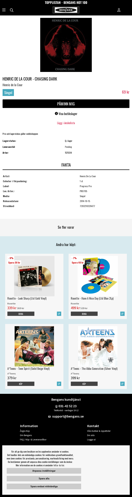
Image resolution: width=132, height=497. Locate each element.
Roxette (11, 303)
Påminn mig (66, 103)
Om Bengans (26, 435)
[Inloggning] (118, 10)
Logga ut (91, 439)
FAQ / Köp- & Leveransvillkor (33, 439)
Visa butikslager (67, 113)
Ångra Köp (25, 431)
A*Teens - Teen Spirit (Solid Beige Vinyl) (28, 369)
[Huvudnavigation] (4, 10)
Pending (68, 146)
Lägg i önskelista (66, 123)
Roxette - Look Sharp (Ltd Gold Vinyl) (26, 298)
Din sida (91, 435)
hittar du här (59, 465)
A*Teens (11, 373)
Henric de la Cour (13, 85)
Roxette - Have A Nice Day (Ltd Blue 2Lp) (92, 298)
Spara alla (44, 478)
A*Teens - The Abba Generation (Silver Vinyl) (94, 369)
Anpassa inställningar (44, 471)
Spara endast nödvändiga (44, 486)
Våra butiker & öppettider (99, 431)
